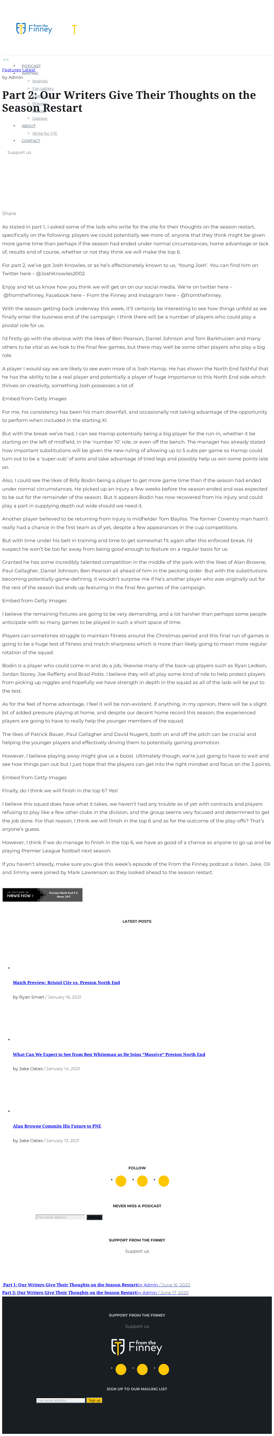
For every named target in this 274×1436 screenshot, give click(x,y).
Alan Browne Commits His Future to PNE (57, 1126)
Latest (29, 69)
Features (11, 69)
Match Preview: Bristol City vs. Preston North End (66, 982)
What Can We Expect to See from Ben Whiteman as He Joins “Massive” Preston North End (109, 1054)
